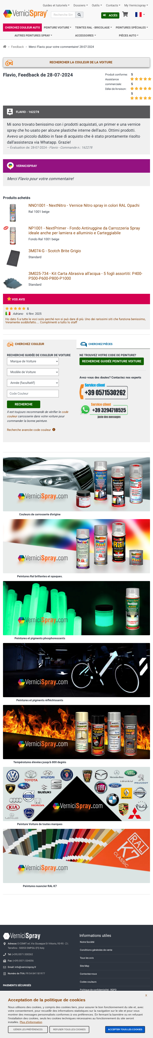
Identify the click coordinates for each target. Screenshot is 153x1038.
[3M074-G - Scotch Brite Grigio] (13, 258)
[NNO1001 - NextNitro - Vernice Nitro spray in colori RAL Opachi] (13, 212)
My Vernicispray (135, 5)
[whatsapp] (112, 410)
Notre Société (87, 942)
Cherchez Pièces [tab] (100, 344)
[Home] (4, 47)
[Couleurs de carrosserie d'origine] (76, 484)
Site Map (84, 965)
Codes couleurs (88, 981)
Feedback (17, 47)
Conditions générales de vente (96, 950)
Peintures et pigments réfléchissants (39, 700)
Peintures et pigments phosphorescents (40, 638)
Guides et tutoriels (55, 5)
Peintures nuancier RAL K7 (40, 886)
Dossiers (79, 5)
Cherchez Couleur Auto (22, 27)
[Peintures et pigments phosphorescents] (76, 608)
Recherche (23, 404)
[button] (140, 15)
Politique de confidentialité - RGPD (98, 989)
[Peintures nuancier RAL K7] (76, 856)
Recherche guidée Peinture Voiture (111, 361)
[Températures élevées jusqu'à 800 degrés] (76, 732)
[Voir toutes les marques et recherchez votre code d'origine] (76, 794)
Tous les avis (87, 958)
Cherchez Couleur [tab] (29, 344)
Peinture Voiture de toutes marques (39, 824)
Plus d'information (31, 1022)
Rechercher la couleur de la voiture (81, 62)
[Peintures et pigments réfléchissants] (76, 670)
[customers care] (112, 391)
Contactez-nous (88, 973)
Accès (113, 15)
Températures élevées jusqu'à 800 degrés (39, 762)
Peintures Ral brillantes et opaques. (40, 576)
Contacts (112, 5)
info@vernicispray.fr (25, 967)
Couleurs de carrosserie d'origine (40, 514)
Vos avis (18, 299)
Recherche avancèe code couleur (29, 430)
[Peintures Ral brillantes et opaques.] (76, 546)
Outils (96, 5)
